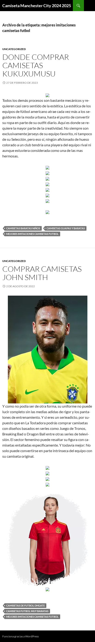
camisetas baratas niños (23, 228)
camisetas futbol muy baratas (27, 611)
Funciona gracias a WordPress (20, 636)
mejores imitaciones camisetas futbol (32, 233)
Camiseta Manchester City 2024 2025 (36, 5)
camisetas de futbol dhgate (25, 605)
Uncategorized (14, 49)
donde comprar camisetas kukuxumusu (35, 65)
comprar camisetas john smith (42, 273)
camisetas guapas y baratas (66, 228)
